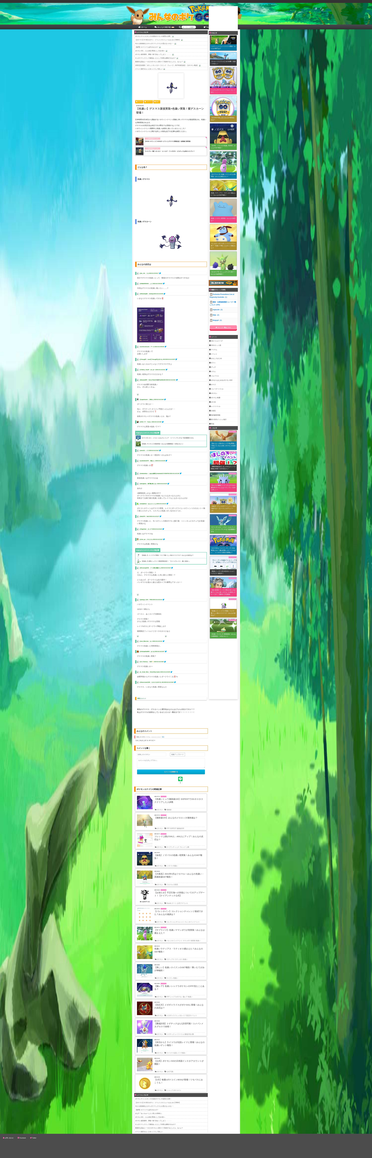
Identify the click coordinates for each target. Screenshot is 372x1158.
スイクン (170, 978)
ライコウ (170, 1053)
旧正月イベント (191, 1015)
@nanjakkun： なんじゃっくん (148, 503)
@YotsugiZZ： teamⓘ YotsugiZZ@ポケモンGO (152, 359)
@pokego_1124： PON (146, 599)
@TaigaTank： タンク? (146, 529)
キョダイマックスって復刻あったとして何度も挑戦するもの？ (155, 58)
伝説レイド (177, 1053)
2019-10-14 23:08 (159, 661)
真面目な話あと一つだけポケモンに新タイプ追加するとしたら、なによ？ (159, 61)
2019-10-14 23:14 (157, 599)
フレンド (183, 847)
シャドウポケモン (176, 997)
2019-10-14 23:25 (157, 539)
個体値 (169, 810)
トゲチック (170, 1034)
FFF (168, 828)
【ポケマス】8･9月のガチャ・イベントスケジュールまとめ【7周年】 (157, 40)
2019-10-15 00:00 (159, 346)
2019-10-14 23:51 (160, 369)
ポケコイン (177, 1090)
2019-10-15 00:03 (157, 283)
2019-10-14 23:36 (174, 473)
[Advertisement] (223, 18)
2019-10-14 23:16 (166, 568)
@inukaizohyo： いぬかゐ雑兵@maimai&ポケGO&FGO (154, 473)
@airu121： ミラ (144, 450)
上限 (187, 847)
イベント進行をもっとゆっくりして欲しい (149, 69)
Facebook (23, 1138)
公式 (168, 1071)
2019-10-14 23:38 (160, 460)
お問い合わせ (9, 1138)
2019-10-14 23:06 (165, 672)
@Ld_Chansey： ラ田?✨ (147, 661)
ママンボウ (186, 940)
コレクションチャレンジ (175, 922)
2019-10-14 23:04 (169, 682)
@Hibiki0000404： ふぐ (146, 283)
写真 (171, 1071)
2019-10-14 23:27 (154, 516)
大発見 (175, 884)
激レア (185, 997)
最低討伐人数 (189, 1034)
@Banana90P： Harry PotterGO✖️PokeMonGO (153, 380)
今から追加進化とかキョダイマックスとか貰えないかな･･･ (154, 43)
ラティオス (179, 959)
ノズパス (170, 866)
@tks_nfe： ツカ (144, 273)
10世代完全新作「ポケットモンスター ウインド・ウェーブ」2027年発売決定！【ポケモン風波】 (166, 65)
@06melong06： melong (146, 293)
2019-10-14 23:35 (162, 483)
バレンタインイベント (192, 922)
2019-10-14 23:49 (159, 399)
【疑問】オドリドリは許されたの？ (146, 47)
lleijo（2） (216, 315)
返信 (163, 737)
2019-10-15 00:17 (154, 273)
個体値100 (180, 828)
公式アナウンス (182, 903)
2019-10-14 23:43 (154, 450)
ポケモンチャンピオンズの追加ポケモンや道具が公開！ (153, 36)
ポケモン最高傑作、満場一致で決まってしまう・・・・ (153, 54)
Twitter (34, 1138)
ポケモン (160, 810)
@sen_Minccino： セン (146, 641)
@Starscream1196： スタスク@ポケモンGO (152, 682)
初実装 (193, 940)
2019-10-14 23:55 (170, 359)
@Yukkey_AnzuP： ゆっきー (147, 369)
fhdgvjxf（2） (218, 320)
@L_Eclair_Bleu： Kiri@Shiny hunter (150, 672)
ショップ (170, 1090)
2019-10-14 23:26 (157, 529)
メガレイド (182, 1015)
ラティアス (170, 959)
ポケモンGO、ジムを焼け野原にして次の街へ (150, 51)
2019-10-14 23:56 (158, 293)
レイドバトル (179, 1034)
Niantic (169, 903)
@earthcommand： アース (147, 346)
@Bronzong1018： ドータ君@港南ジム (150, 568)
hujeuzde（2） (218, 309)
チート (174, 903)
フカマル (170, 884)
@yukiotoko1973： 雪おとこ (147, 460)
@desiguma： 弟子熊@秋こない (148, 483)
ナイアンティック (173, 847)
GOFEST (173, 828)
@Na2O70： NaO (144, 516)
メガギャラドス (172, 1015)
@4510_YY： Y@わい (145, 422)
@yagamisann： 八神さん (147, 399)
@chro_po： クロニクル (146, 539)
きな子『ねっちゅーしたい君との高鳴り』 (149, 1113)
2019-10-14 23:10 (157, 641)
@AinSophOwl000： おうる (147, 651)
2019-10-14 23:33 (161, 503)
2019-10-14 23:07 (159, 651)
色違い (175, 866)
